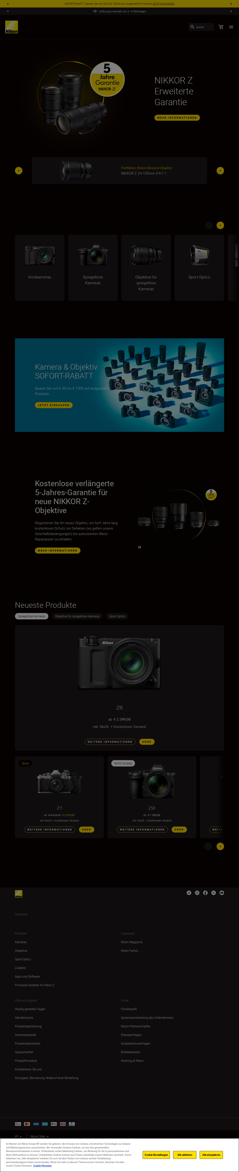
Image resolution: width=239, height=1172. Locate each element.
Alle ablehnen (184, 1154)
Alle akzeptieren (211, 1154)
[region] (119, 1155)
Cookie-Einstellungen (156, 1154)
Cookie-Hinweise (42, 1165)
